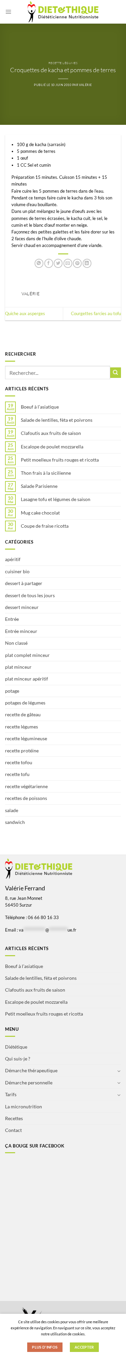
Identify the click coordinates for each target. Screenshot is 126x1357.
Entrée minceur (21, 631)
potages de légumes (25, 702)
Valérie (85, 85)
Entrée (12, 619)
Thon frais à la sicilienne (46, 473)
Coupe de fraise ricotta (45, 526)
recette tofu (17, 774)
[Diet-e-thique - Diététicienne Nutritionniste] (63, 12)
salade (11, 810)
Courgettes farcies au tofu (96, 313)
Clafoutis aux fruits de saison (51, 433)
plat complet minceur (27, 655)
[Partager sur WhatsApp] (39, 263)
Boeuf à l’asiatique (40, 407)
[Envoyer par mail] (68, 263)
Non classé (16, 643)
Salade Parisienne (39, 486)
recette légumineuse (26, 738)
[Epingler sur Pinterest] (77, 263)
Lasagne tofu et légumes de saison (55, 499)
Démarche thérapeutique (31, 1070)
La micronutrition (23, 1106)
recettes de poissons (26, 798)
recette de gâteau (23, 714)
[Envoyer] (115, 372)
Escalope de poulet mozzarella (52, 446)
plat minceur (18, 667)
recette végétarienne (26, 786)
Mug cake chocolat (40, 513)
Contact (13, 1130)
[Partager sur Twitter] (58, 263)
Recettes (14, 1118)
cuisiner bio (17, 571)
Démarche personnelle (28, 1082)
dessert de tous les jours (30, 595)
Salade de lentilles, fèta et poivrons (56, 420)
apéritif (12, 559)
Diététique (16, 1047)
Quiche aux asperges (25, 313)
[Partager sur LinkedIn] (87, 263)
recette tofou (18, 762)
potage (12, 691)
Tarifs (10, 1094)
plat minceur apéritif (26, 679)
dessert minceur (22, 607)
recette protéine (22, 750)
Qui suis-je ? (17, 1058)
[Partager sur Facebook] (48, 263)
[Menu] (8, 11)
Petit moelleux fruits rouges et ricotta (60, 460)
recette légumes (63, 63)
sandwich (15, 822)
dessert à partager (23, 583)
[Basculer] (119, 1071)
